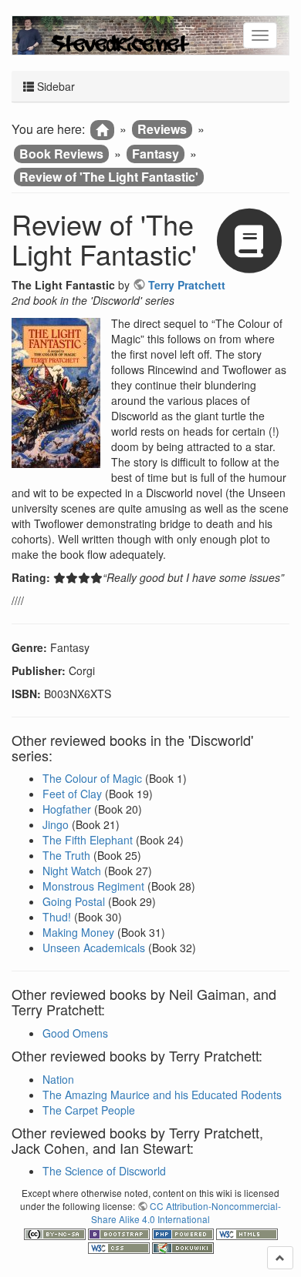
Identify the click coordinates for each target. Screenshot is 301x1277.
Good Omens (75, 1033)
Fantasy (155, 153)
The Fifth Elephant (87, 839)
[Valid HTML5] (247, 1232)
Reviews (162, 129)
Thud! (56, 916)
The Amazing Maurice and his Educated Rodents (162, 1094)
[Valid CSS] (120, 1246)
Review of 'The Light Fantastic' (108, 177)
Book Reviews (61, 153)
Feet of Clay (72, 793)
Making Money (78, 932)
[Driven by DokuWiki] (183, 1246)
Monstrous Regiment (93, 886)
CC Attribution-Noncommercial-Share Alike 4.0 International (186, 1212)
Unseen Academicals (93, 947)
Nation (58, 1079)
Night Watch (71, 870)
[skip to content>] (280, 1257)
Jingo (55, 824)
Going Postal (73, 901)
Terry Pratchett (186, 285)
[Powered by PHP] (184, 1232)
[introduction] (102, 130)
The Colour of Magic (92, 778)
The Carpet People (88, 1110)
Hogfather (66, 809)
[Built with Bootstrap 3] (120, 1232)
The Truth (66, 855)
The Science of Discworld (104, 1170)
